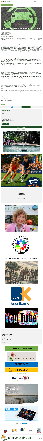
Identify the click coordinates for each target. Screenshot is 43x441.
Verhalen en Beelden (21, 194)
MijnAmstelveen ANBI (5, 340)
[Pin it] (27, 423)
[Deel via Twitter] (24, 423)
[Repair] (21, 364)
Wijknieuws (21, 195)
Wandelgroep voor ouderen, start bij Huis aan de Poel (10, 116)
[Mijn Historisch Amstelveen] (21, 270)
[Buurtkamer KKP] (23, 430)
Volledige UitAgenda (5, 123)
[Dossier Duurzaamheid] (21, 356)
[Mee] (14, 430)
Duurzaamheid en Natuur (6, 32)
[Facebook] (11, 107)
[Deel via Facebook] (22, 423)
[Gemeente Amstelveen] (5, 431)
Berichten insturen (5, 337)
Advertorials (4, 333)
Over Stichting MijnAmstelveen (7, 334)
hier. (7, 98)
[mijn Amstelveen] (17, 1)
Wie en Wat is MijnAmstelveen (7, 339)
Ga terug (2, 104)
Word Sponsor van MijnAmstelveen (8, 335)
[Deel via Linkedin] (26, 423)
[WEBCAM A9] (21, 370)
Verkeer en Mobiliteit (21, 198)
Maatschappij (21, 193)
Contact (3, 338)
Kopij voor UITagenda (26, 107)
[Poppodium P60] (31, 430)
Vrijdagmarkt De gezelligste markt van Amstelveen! (10, 113)
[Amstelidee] (39, 430)
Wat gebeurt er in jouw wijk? (21, 127)
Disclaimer (4, 342)
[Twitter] (12, 107)
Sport (21, 199)
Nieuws (21, 191)
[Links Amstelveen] (21, 348)
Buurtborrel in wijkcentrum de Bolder (8, 120)
